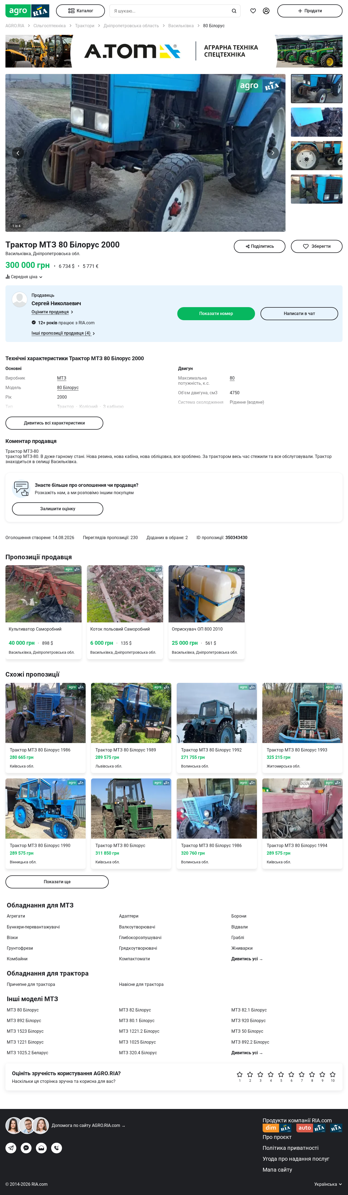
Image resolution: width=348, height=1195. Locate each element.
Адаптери (128, 916)
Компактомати (134, 958)
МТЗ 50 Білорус (247, 1031)
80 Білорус (68, 387)
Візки (12, 937)
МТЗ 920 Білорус (248, 1020)
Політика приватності (291, 1148)
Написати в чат (299, 313)
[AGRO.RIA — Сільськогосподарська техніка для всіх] (30, 10)
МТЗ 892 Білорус (24, 1020)
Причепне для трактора (31, 984)
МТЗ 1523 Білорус (25, 1031)
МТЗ (61, 378)
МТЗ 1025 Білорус (137, 1042)
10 (333, 1081)
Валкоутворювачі (137, 927)
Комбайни (17, 958)
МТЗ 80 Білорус (23, 1010)
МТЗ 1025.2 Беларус (27, 1052)
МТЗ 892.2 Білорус (250, 1042)
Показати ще (57, 881)
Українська (326, 1184)
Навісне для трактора (141, 984)
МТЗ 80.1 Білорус (136, 1020)
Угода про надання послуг (296, 1159)
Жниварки (242, 948)
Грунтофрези (20, 948)
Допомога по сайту (89, 1125)
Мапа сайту (277, 1169)
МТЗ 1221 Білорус (25, 1042)
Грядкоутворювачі (138, 948)
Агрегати (16, 916)
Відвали (239, 927)
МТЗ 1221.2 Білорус (139, 1031)
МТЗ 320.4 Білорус (138, 1052)
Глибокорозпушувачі (140, 937)
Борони (238, 916)
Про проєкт (277, 1137)
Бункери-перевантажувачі (33, 927)
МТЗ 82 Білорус (135, 1010)
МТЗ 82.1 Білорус (249, 1010)
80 (232, 378)
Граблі (237, 937)
